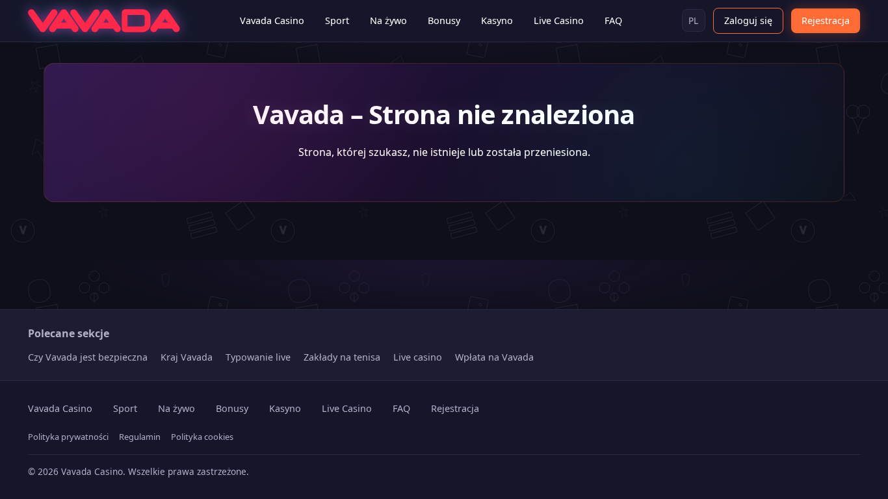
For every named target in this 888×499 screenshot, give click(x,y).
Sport (337, 20)
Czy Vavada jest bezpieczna (88, 357)
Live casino (417, 357)
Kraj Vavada (187, 357)
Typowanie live (258, 357)
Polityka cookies (202, 436)
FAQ (613, 20)
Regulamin (140, 436)
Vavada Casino (272, 20)
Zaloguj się (748, 20)
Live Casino (559, 20)
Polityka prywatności (68, 436)
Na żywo (388, 20)
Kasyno (497, 20)
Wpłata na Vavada (494, 357)
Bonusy (444, 20)
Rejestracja (826, 20)
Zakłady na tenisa (342, 357)
